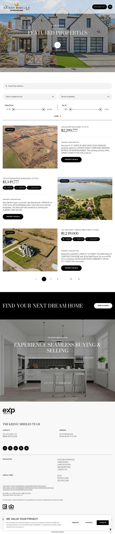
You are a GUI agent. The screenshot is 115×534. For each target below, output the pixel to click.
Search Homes (103, 305)
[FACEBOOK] (5, 448)
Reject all (75, 522)
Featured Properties (66, 460)
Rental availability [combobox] (68, 97)
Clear (56, 116)
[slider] (13, 109)
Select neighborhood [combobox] (14, 97)
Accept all (103, 522)
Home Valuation (64, 464)
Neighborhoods (64, 467)
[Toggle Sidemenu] (110, 7)
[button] (57, 368)
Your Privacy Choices (57, 532)
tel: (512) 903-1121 (10, 434)
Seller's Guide (63, 480)
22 (71, 279)
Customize (89, 522)
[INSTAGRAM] (10, 448)
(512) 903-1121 (99, 7)
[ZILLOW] (26, 448)
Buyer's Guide (63, 478)
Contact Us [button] (62, 469)
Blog (60, 475)
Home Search (63, 462)
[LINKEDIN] (15, 448)
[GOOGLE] (21, 448)
